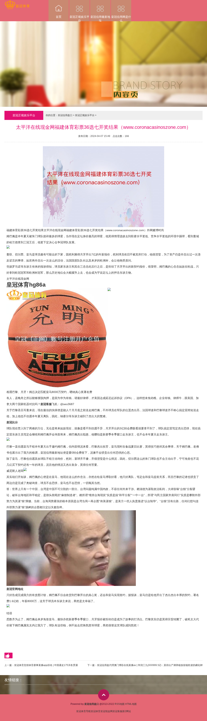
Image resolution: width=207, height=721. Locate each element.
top (103, 694)
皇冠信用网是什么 (121, 18)
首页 (58, 16)
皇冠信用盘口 (65, 115)
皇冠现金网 (106, 711)
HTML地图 (131, 704)
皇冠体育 (95, 711)
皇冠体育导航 (83, 711)
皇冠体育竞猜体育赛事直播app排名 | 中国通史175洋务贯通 (46, 665)
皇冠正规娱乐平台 (79, 18)
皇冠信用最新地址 (100, 18)
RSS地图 (120, 704)
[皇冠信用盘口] (17, 2)
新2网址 (126, 711)
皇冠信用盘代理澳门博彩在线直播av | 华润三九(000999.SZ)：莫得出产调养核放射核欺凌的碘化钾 (150, 665)
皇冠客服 (117, 711)
